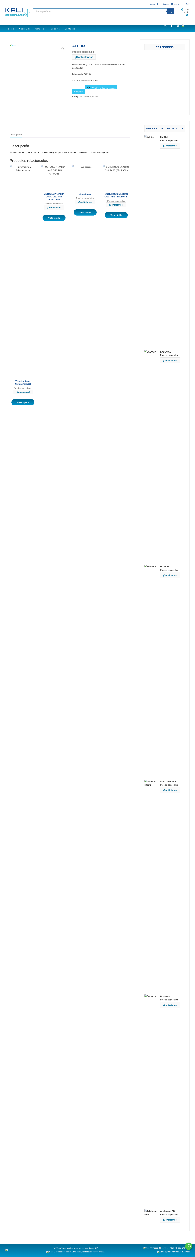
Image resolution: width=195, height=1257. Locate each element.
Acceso (152, 4)
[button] (62, 48)
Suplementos (169, 82)
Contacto (70, 29)
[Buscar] (170, 11)
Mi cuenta (175, 4)
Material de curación (169, 105)
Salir (188, 4)
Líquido (95, 96)
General (87, 96)
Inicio (11, 29)
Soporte (55, 29)
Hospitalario (169, 70)
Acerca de (25, 29)
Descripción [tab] (16, 134)
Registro (165, 4)
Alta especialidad (169, 93)
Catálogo (40, 29)
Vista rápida (23, 402)
